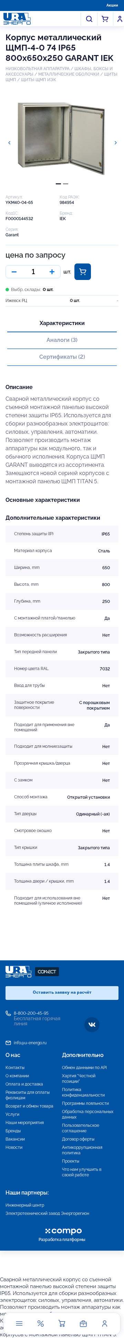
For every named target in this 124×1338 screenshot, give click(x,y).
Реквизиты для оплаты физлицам (28, 1095)
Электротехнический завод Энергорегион (47, 1213)
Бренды (13, 1131)
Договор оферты (78, 1139)
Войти (120, 19)
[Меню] (19, 1323)
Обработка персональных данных (87, 1114)
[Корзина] (62, 1323)
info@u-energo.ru (30, 1042)
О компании (17, 1075)
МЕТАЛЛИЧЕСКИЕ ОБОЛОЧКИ (68, 74)
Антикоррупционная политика (82, 1150)
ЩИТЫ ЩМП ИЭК (38, 79)
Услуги (12, 1114)
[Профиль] (105, 1323)
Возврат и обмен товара (29, 1106)
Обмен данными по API (84, 1067)
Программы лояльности (85, 1103)
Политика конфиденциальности (83, 1092)
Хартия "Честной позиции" (78, 1078)
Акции (112, 5)
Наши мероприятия (25, 1122)
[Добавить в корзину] (82, 271)
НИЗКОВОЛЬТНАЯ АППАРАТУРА (38, 68)
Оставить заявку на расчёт (62, 992)
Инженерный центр (25, 1205)
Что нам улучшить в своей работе (81, 1172)
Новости (14, 1147)
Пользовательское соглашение (80, 1128)
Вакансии (15, 1139)
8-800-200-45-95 (31, 1013)
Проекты (70, 1161)
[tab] (58, 184)
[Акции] (41, 1323)
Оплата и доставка (24, 1084)
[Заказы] (83, 1323)
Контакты (15, 1067)
